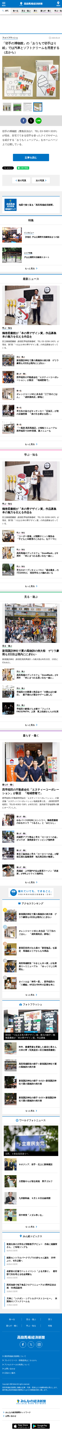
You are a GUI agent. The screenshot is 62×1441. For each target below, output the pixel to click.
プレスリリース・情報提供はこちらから (20, 1360)
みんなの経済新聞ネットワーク (31, 1402)
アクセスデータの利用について (17, 1364)
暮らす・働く (45, 11)
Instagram (39, 1344)
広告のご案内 (9, 1373)
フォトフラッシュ (10, 37)
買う (35, 11)
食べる (15, 11)
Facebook (23, 1344)
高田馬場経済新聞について (15, 1356)
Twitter (31, 1344)
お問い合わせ (9, 1369)
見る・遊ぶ (26, 11)
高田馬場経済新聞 (31, 4)
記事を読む (31, 157)
